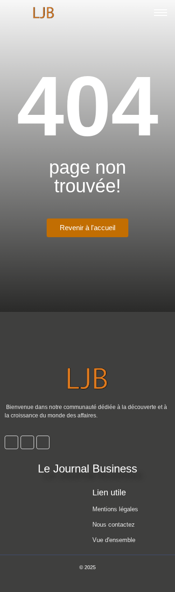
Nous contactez (113, 524)
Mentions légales (115, 509)
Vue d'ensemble (113, 539)
